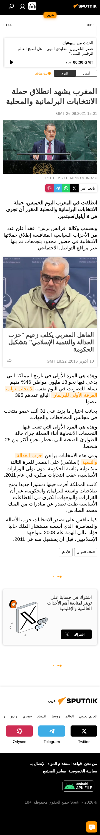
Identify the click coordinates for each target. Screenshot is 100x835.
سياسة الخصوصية (82, 771)
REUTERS (53, 178)
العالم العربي (86, 552)
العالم (70, 716)
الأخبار (65, 552)
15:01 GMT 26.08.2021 (76, 113)
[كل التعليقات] (91, 826)
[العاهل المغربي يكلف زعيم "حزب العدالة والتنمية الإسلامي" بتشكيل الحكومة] (50, 292)
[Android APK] (78, 787)
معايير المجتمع (54, 771)
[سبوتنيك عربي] (86, 8)
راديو (14, 716)
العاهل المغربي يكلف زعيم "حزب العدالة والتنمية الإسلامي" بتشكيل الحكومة (51, 342)
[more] (9, 360)
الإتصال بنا (37, 763)
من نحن (90, 763)
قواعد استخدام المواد (65, 763)
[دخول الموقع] (22, 6)
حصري (27, 716)
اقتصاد (41, 716)
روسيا (56, 716)
